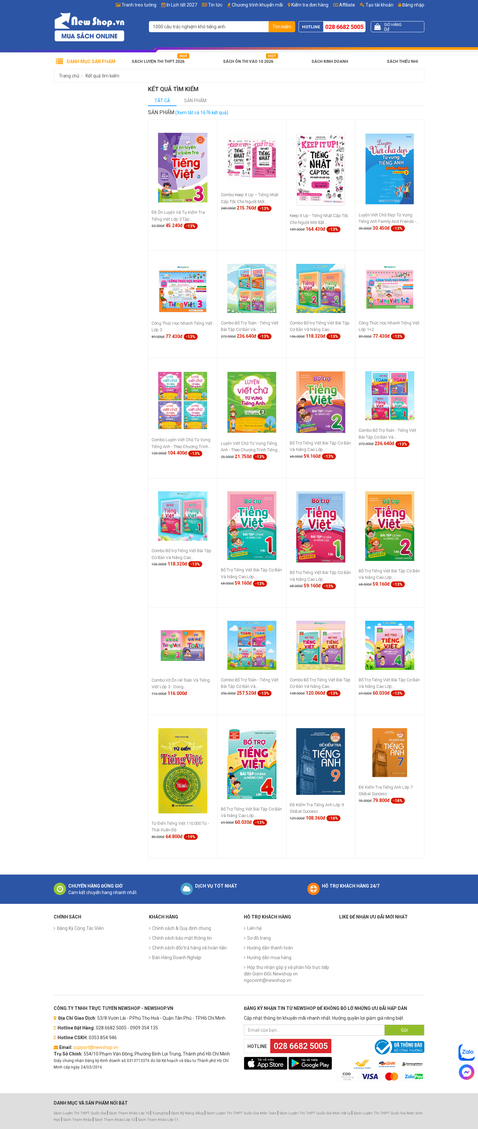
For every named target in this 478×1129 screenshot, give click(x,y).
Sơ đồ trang (259, 938)
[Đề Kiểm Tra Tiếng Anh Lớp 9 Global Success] (320, 761)
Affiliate (346, 4)
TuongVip (160, 1113)
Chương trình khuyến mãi (257, 4)
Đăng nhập (412, 4)
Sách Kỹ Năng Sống (187, 1113)
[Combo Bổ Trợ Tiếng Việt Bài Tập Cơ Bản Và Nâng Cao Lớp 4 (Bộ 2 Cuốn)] (320, 644)
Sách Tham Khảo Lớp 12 (115, 1120)
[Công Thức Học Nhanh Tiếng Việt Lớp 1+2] (389, 288)
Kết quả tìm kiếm (102, 75)
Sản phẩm (195, 100)
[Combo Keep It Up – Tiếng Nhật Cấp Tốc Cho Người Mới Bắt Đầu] (251, 158)
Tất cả (162, 100)
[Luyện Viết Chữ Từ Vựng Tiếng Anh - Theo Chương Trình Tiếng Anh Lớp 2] (251, 401)
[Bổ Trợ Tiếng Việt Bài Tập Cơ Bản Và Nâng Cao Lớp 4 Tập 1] (251, 763)
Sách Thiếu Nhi (402, 61)
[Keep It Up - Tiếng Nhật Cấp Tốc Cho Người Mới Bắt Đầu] (320, 168)
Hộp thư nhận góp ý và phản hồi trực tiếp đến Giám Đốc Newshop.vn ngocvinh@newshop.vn (286, 974)
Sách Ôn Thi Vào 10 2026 (248, 61)
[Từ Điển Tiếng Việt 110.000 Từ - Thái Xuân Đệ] (182, 770)
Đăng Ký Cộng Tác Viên (80, 928)
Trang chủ (69, 75)
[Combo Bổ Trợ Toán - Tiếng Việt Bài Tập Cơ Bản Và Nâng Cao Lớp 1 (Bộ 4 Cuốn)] (389, 395)
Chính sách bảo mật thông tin (182, 938)
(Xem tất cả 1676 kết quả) (201, 112)
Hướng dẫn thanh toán (270, 947)
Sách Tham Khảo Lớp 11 (158, 1120)
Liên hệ (254, 928)
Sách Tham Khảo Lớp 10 (129, 1113)
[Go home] (89, 26)
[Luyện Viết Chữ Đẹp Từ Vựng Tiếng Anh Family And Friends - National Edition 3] (389, 168)
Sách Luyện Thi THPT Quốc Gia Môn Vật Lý (315, 1113)
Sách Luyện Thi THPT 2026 (158, 61)
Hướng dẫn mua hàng (269, 957)
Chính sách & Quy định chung (181, 928)
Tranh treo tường (139, 4)
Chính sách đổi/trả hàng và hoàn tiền (189, 947)
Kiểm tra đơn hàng (309, 4)
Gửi (404, 1030)
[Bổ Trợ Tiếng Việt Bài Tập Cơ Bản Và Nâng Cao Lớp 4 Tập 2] (389, 644)
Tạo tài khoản (379, 4)
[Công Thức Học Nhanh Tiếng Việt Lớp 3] (182, 288)
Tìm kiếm (281, 26)
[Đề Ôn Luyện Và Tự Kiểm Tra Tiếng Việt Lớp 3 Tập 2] (182, 167)
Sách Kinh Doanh (330, 61)
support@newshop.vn (95, 1047)
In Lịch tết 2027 (181, 4)
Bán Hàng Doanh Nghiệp (176, 957)
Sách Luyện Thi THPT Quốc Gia (80, 1113)
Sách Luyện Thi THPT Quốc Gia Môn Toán (241, 1113)
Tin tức (215, 4)
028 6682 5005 (344, 26)
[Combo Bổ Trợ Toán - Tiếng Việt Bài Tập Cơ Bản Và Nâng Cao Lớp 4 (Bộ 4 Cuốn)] (251, 644)
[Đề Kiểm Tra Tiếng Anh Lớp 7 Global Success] (389, 752)
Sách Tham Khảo (77, 1120)
